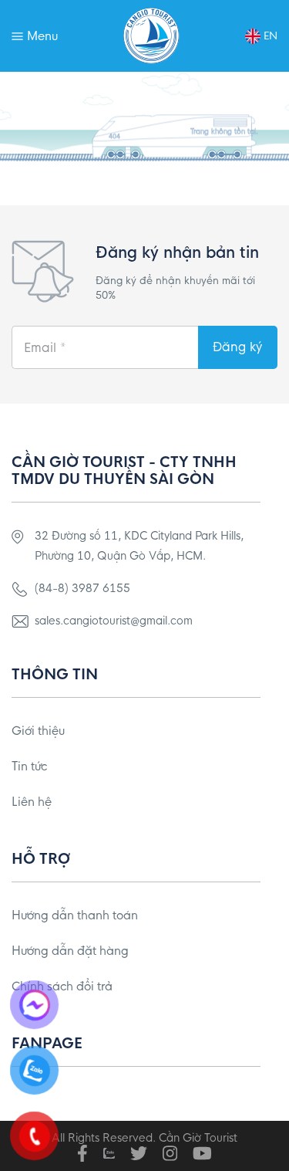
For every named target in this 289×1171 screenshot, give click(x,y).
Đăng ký (237, 347)
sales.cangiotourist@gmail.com (114, 621)
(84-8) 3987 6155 (82, 588)
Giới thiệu (38, 730)
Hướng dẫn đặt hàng (70, 950)
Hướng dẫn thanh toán (75, 915)
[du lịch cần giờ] (151, 36)
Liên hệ (32, 801)
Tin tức (29, 766)
